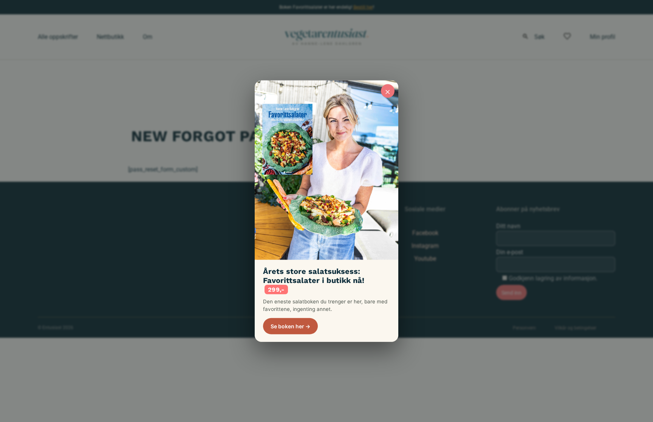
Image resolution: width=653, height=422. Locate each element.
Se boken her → (290, 326)
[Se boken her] (326, 170)
